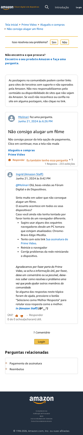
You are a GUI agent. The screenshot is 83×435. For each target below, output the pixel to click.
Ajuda (41, 416)
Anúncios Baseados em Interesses (41, 418)
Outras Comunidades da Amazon (41, 421)
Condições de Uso (41, 411)
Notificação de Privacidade (41, 413)
